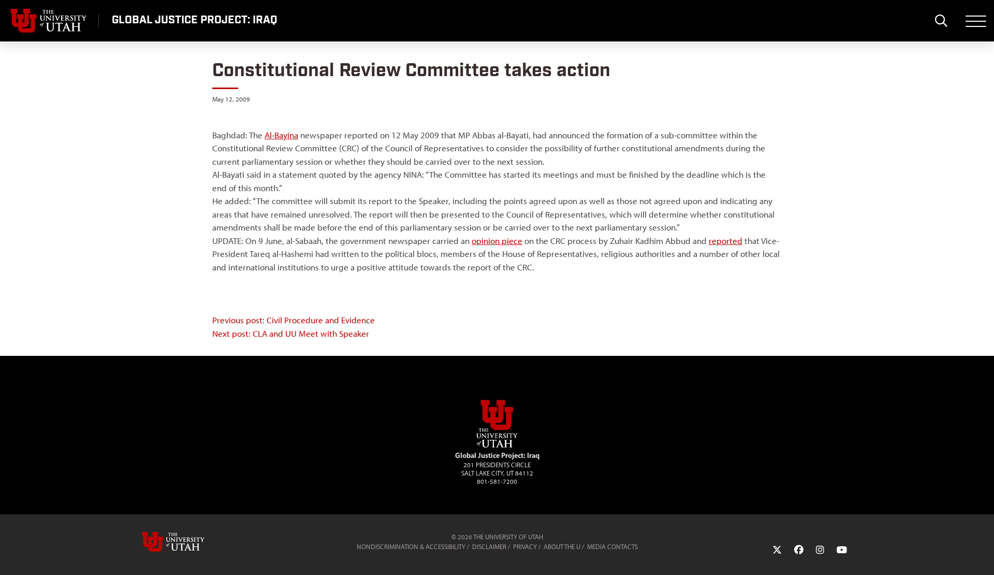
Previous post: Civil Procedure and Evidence (293, 320)
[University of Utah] (188, 542)
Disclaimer (489, 547)
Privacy (525, 547)
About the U (562, 547)
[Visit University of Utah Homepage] (49, 21)
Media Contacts (612, 547)
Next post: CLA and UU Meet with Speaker (290, 333)
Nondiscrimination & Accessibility (411, 547)
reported (725, 241)
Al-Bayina (281, 135)
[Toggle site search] (941, 20)
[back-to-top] (981, 554)
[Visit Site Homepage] (497, 445)
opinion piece (497, 241)
